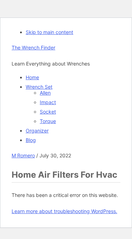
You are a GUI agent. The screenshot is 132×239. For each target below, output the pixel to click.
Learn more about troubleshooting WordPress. (64, 211)
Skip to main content (49, 32)
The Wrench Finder (33, 47)
